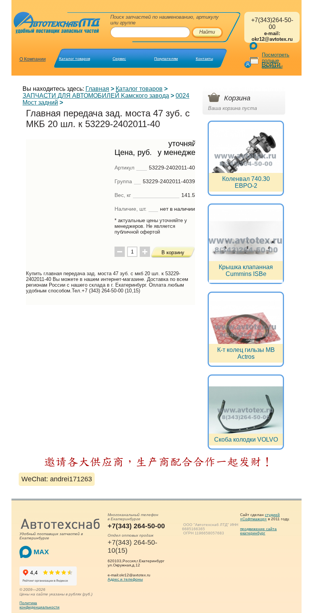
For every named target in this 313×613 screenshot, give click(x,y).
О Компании (32, 59)
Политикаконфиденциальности (39, 605)
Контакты (204, 58)
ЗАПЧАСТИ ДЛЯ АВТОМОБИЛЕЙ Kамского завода (96, 95)
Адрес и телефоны (125, 579)
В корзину (172, 252)
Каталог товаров (74, 58)
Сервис (119, 58)
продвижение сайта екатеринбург (258, 531)
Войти (271, 64)
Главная (97, 88)
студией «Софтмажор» (260, 517)
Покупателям (166, 58)
